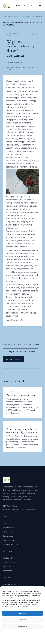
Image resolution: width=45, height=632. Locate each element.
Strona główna (10, 16)
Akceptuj (22, 613)
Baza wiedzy (27, 16)
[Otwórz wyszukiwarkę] (32, 5)
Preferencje (22, 626)
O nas (5, 523)
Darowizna (7, 566)
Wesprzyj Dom (13, 359)
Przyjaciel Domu (9, 562)
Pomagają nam (8, 540)
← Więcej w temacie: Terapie (20, 352)
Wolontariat (7, 571)
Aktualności (7, 532)
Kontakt (20, 5)
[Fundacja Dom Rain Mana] (6, 5)
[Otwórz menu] (39, 5)
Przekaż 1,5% (8, 558)
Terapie (38, 16)
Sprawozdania (8, 528)
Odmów (22, 620)
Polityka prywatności (11, 544)
